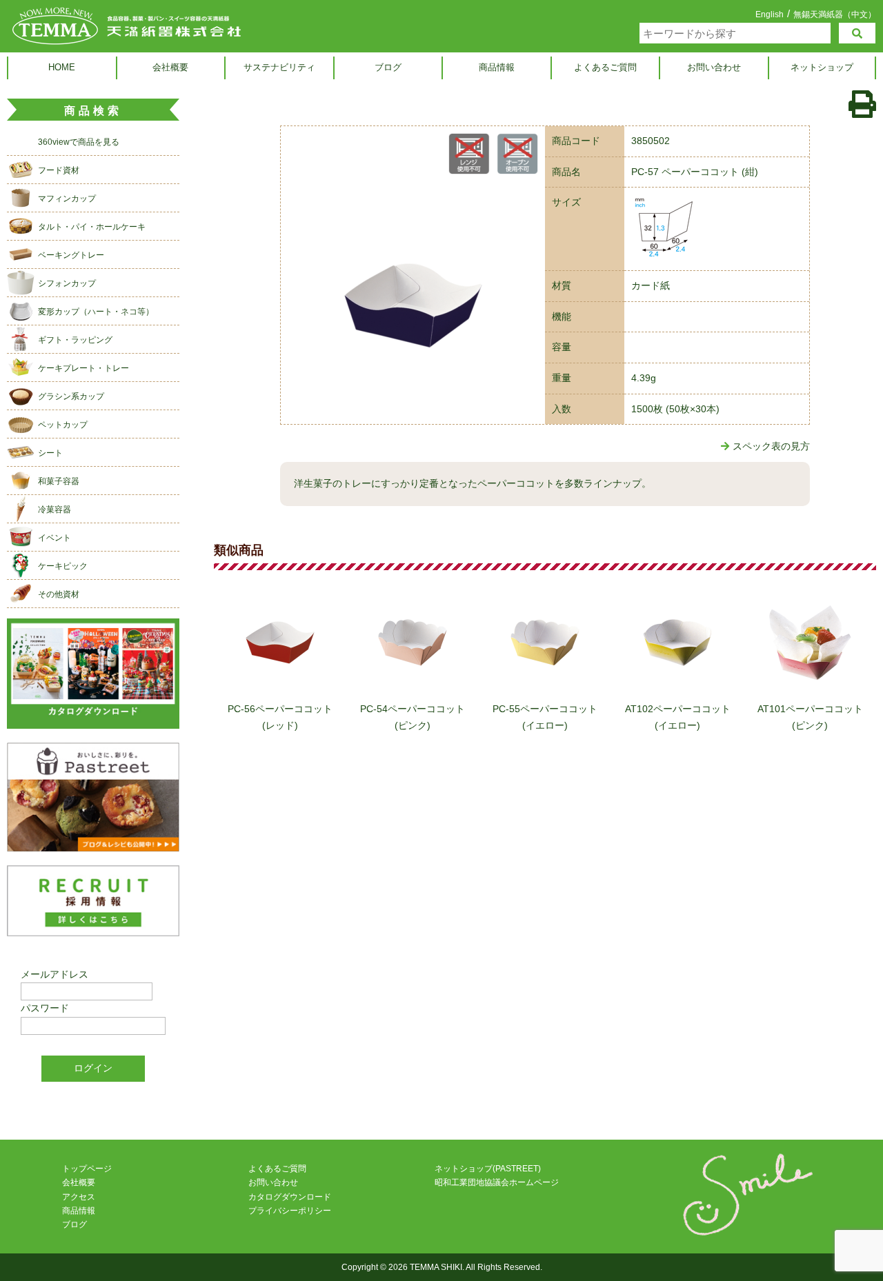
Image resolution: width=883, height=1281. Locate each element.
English (769, 14)
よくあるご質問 (605, 67)
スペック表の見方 (771, 446)
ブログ (388, 67)
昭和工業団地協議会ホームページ (497, 1182)
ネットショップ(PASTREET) (488, 1168)
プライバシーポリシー (289, 1211)
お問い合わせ (714, 67)
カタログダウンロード (289, 1197)
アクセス (78, 1197)
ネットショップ (822, 67)
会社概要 (170, 67)
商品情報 (497, 67)
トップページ (87, 1168)
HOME (61, 67)
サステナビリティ (279, 67)
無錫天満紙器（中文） (834, 14)
